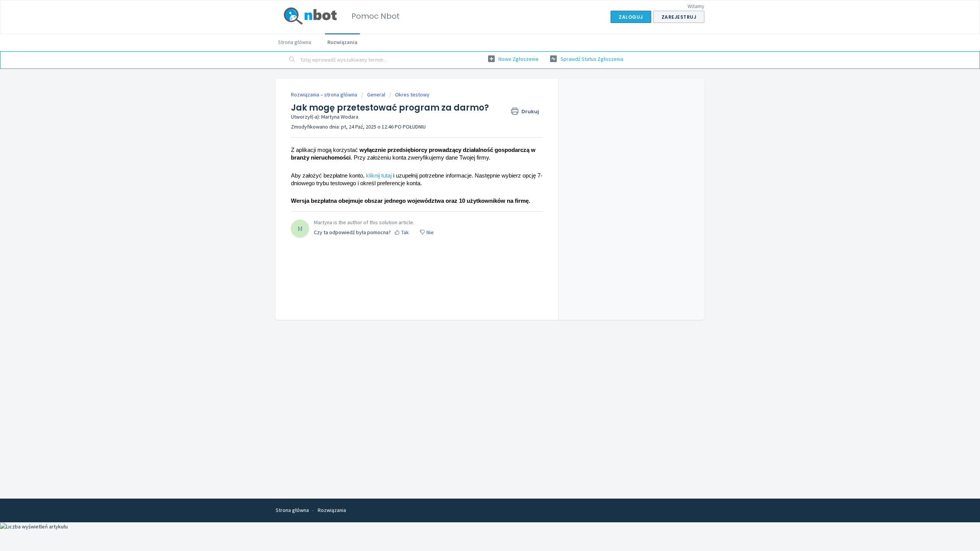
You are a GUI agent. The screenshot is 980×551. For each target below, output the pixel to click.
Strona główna (294, 42)
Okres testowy (412, 94)
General (376, 94)
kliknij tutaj (379, 176)
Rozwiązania (342, 42)
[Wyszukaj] (292, 60)
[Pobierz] (476, 177)
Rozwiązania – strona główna (324, 94)
